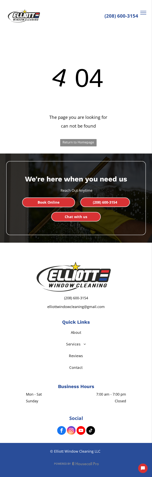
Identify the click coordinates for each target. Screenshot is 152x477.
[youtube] (81, 431)
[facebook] (61, 431)
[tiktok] (90, 431)
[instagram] (71, 431)
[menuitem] (76, 332)
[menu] (143, 13)
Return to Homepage (78, 142)
